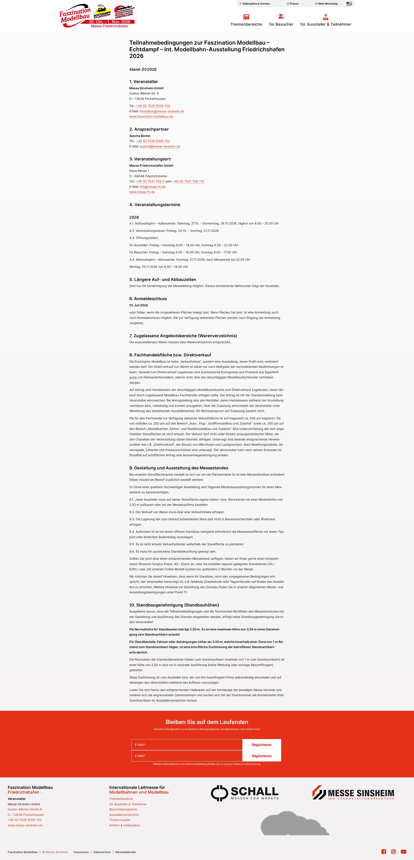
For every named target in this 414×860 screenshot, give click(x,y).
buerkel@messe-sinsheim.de (160, 146)
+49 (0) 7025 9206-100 (153, 106)
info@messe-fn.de (152, 186)
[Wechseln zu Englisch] (349, 4)
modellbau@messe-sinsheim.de (162, 111)
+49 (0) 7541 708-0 (150, 181)
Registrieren (262, 745)
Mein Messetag (328, 3)
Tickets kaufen (119, 820)
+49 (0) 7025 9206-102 (153, 141)
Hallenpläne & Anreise (256, 3)
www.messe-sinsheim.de (25, 825)
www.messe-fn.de (142, 192)
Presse (294, 3)
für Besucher (281, 24)
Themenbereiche (246, 24)
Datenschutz (102, 852)
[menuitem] (254, 3)
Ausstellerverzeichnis (124, 814)
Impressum (81, 852)
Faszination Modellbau (23, 852)
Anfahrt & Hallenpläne (124, 825)
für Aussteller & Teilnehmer (325, 24)
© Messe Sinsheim (55, 852)
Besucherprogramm (123, 809)
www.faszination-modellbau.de (151, 116)
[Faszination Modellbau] (97, 16)
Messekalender (125, 852)
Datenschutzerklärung (246, 764)
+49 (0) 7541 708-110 (188, 181)
